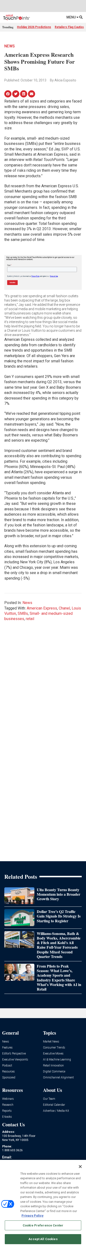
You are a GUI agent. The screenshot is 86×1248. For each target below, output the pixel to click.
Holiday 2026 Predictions (34, 27)
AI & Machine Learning (57, 1059)
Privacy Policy (32, 1215)
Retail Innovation (53, 1065)
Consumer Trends (54, 1047)
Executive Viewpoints (15, 1059)
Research (7, 1104)
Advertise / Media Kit (56, 1110)
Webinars (8, 1098)
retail (30, 618)
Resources (8, 1071)
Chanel (64, 608)
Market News (51, 1041)
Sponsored (8, 1077)
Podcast (7, 1065)
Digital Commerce (54, 1071)
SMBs (23, 613)
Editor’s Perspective (14, 1053)
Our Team (49, 1098)
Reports (7, 1110)
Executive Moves (53, 1053)
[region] (43, 1204)
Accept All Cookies (42, 1239)
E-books (7, 1116)
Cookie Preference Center (43, 1225)
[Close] (80, 1166)
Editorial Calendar (54, 1104)
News (9, 46)
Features (7, 1047)
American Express (42, 608)
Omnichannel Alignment (58, 1077)
